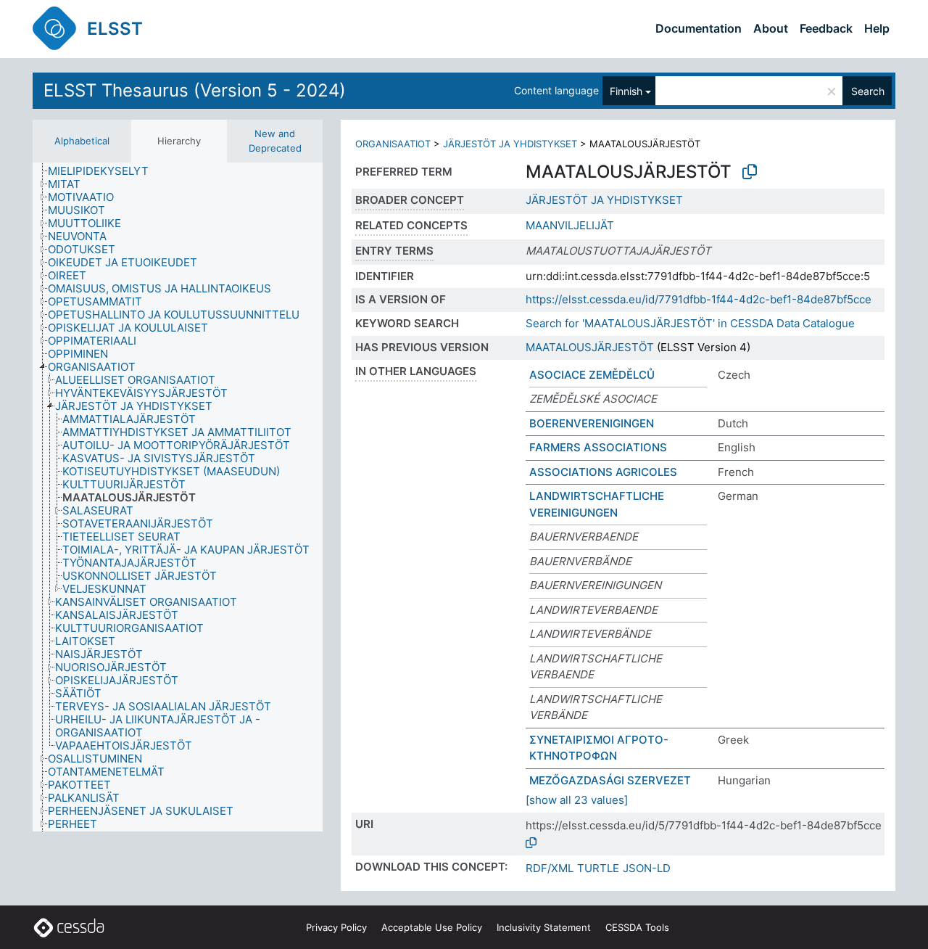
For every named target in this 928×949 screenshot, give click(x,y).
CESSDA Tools (637, 927)
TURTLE (598, 868)
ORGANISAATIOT (393, 143)
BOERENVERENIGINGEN (591, 423)
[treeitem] (104, 171)
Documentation (698, 28)
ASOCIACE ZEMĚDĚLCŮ (592, 375)
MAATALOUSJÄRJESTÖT (590, 347)
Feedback (826, 28)
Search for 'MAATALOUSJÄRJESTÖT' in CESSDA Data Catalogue (690, 323)
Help (877, 28)
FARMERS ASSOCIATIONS (598, 447)
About (770, 28)
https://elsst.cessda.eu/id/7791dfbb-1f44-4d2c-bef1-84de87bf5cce (698, 299)
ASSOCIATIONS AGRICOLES (603, 472)
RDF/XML (549, 868)
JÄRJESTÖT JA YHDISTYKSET (510, 143)
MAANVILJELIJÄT (570, 225)
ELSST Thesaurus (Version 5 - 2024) (195, 90)
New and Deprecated (275, 141)
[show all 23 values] (577, 800)
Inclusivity (544, 927)
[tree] (178, 497)
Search (867, 91)
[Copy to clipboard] (749, 172)
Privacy (336, 927)
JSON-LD (647, 868)
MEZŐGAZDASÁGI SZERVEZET (610, 780)
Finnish (626, 91)
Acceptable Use (431, 927)
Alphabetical (81, 141)
